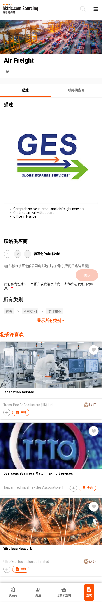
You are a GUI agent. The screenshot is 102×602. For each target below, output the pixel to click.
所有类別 (30, 311)
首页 (9, 311)
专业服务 (54, 311)
